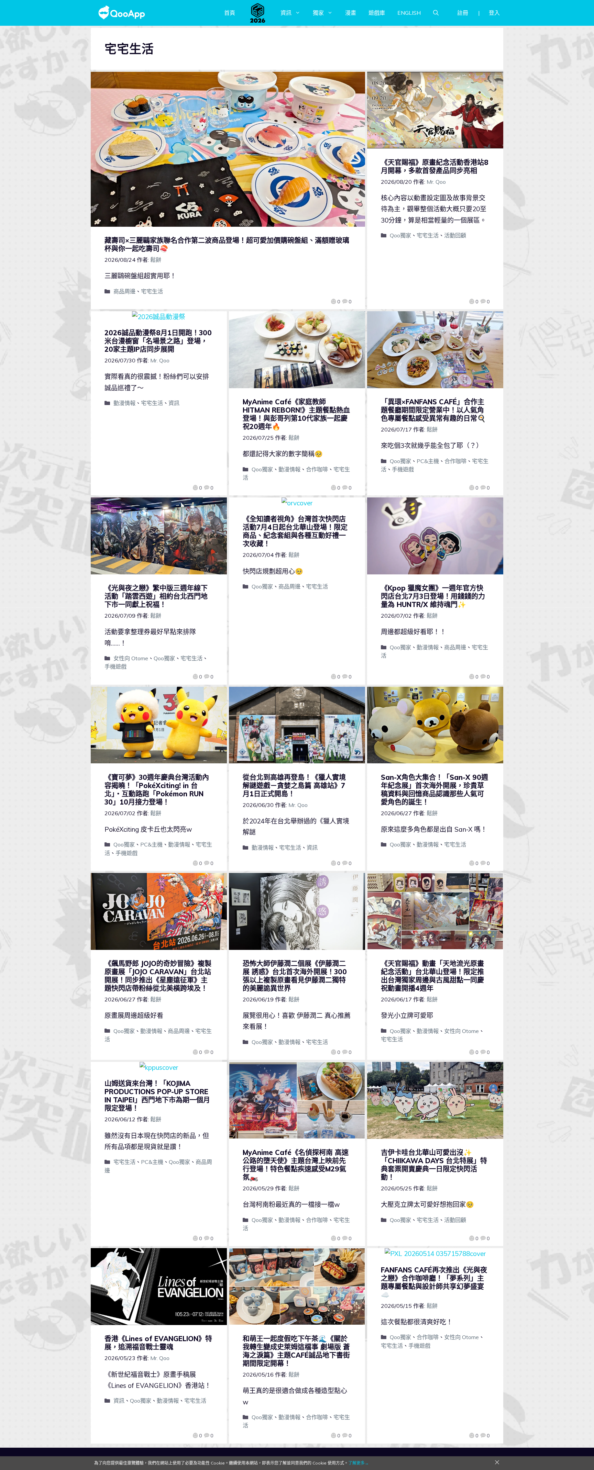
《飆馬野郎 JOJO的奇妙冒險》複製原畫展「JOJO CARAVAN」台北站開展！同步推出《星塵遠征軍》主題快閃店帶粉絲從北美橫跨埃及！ (157, 975)
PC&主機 (428, 461)
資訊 (286, 12)
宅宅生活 (152, 291)
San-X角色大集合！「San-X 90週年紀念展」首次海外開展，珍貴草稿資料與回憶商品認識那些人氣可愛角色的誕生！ (434, 789)
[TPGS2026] (257, 12)
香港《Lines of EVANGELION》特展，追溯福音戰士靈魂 (158, 1342)
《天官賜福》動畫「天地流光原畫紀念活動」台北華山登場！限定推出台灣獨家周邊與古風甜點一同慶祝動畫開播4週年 (432, 975)
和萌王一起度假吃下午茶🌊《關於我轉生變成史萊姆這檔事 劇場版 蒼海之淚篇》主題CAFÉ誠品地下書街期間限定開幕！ (296, 1351)
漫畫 (350, 12)
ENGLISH (409, 12)
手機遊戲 (403, 469)
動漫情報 (124, 403)
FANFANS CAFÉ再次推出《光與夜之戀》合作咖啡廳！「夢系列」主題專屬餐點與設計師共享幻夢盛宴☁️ (434, 1282)
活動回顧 (455, 235)
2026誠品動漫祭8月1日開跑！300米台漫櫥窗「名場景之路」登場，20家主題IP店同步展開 (158, 341)
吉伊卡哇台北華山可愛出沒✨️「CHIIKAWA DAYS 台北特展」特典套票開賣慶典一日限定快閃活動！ (434, 1164)
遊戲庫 (376, 12)
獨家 (318, 12)
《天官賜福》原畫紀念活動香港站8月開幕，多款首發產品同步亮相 (434, 166)
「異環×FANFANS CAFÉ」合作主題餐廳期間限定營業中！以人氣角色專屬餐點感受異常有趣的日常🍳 (433, 410)
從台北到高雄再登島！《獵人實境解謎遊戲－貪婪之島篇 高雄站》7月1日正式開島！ (294, 785)
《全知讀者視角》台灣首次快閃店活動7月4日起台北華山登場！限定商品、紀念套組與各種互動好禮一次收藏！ (295, 531)
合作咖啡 (317, 469)
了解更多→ (358, 1463)
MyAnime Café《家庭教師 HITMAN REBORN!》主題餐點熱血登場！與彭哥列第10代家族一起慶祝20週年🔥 (296, 414)
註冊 (462, 12)
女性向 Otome (130, 658)
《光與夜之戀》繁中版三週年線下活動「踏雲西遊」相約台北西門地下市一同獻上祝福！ (156, 596)
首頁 (229, 12)
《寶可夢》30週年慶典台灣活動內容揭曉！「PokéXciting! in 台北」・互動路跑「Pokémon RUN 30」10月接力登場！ (156, 789)
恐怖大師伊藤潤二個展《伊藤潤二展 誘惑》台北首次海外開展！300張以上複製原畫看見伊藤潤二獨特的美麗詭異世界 (295, 975)
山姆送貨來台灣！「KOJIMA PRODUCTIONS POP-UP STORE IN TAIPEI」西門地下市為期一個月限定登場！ (157, 1095)
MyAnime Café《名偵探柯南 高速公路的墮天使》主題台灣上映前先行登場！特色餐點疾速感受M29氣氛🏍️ (296, 1164)
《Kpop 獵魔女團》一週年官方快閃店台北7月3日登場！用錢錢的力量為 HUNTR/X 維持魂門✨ (433, 596)
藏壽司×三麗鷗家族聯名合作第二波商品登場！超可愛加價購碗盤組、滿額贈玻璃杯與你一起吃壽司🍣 (226, 244)
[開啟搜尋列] (436, 12)
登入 (494, 12)
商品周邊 (124, 291)
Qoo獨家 (400, 235)
